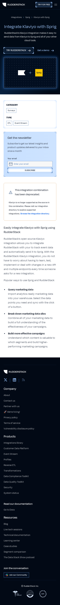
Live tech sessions (13, 529)
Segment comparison (15, 551)
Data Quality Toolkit (14, 482)
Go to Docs (9, 509)
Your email (12, 158)
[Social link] (5, 380)
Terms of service (12, 423)
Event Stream (11, 454)
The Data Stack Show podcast (19, 557)
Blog (6, 524)
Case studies (10, 546)
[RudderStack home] (13, 4)
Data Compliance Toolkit (16, 476)
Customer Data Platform (16, 448)
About (7, 395)
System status (11, 493)
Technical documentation (17, 535)
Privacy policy (11, 417)
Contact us (9, 400)
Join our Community (18, 575)
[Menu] (56, 4)
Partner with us (11, 406)
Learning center (12, 540)
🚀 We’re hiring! (12, 412)
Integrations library (13, 443)
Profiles (7, 459)
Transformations (12, 470)
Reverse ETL (10, 465)
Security (8, 487)
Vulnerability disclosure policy (19, 428)
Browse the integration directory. (35, 213)
